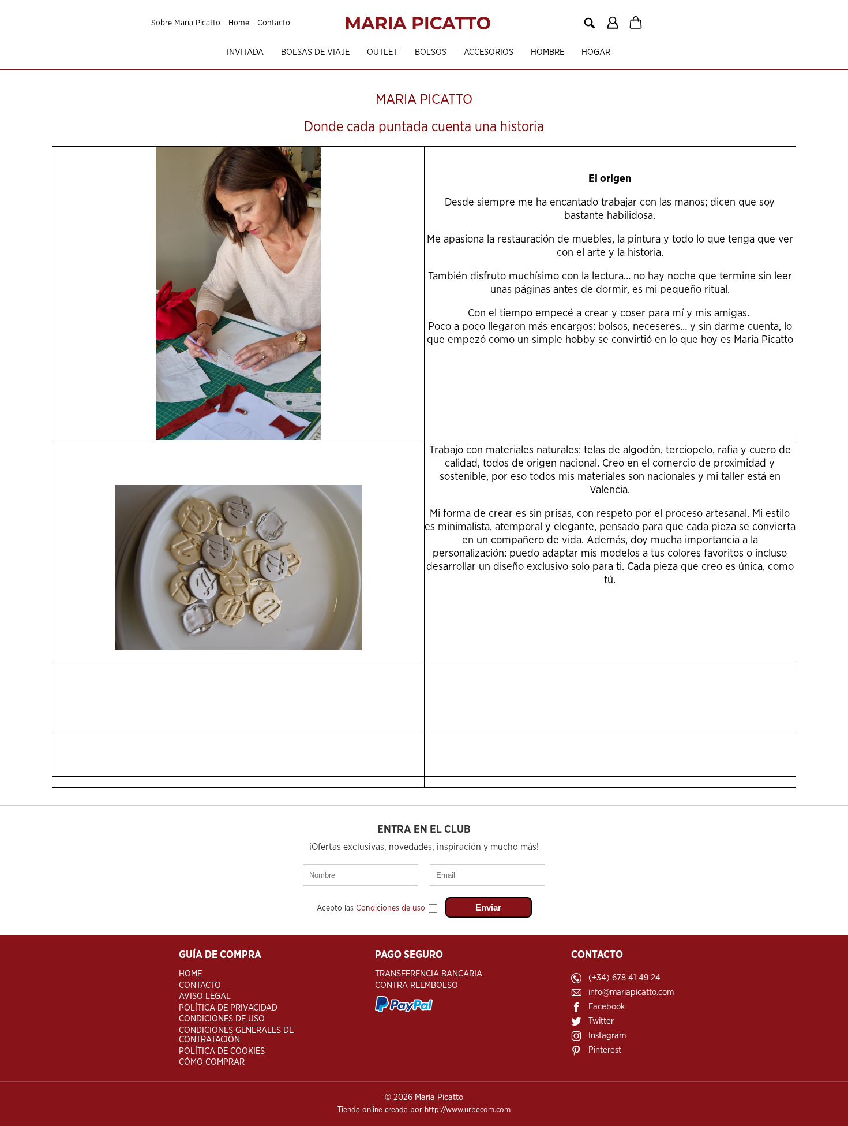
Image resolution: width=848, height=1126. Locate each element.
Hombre (547, 52)
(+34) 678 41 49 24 (624, 978)
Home (238, 23)
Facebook (606, 1006)
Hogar (595, 52)
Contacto (273, 23)
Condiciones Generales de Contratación (236, 1035)
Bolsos (430, 52)
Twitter (601, 1021)
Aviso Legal (205, 996)
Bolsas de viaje (315, 52)
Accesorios (488, 52)
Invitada (245, 52)
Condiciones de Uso (222, 1019)
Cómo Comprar (212, 1062)
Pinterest (604, 1050)
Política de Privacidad (228, 1008)
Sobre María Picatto (185, 23)
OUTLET (382, 52)
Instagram (607, 1035)
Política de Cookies (222, 1051)
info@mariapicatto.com (631, 992)
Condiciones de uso (390, 908)
